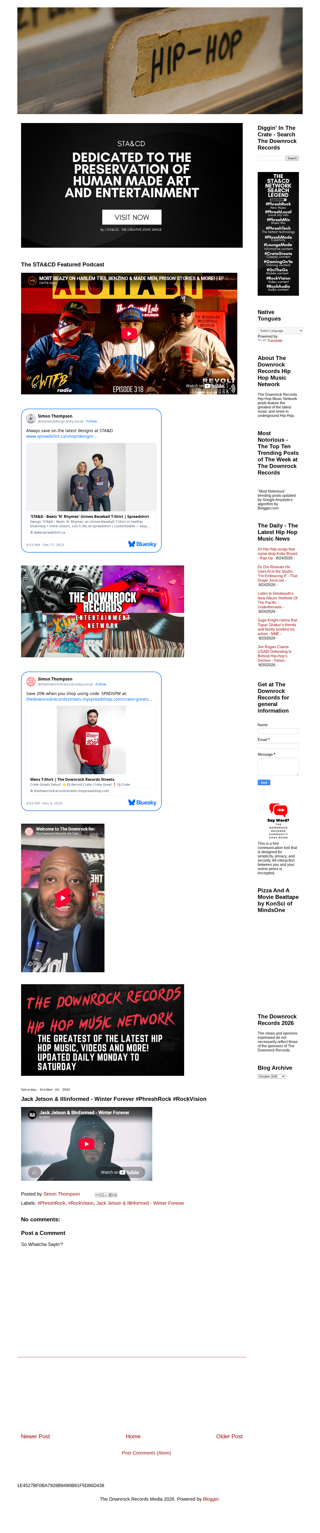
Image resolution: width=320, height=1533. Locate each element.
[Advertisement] (132, 1390)
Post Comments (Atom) (146, 1452)
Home (133, 1436)
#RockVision (81, 1203)
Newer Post (35, 1436)
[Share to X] (106, 1195)
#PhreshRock (51, 1203)
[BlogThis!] (102, 1195)
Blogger (211, 1499)
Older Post (229, 1436)
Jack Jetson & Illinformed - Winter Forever (140, 1203)
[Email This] (97, 1195)
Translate (275, 341)
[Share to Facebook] (110, 1195)
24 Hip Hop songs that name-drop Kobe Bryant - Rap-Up (277, 553)
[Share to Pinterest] (115, 1195)
